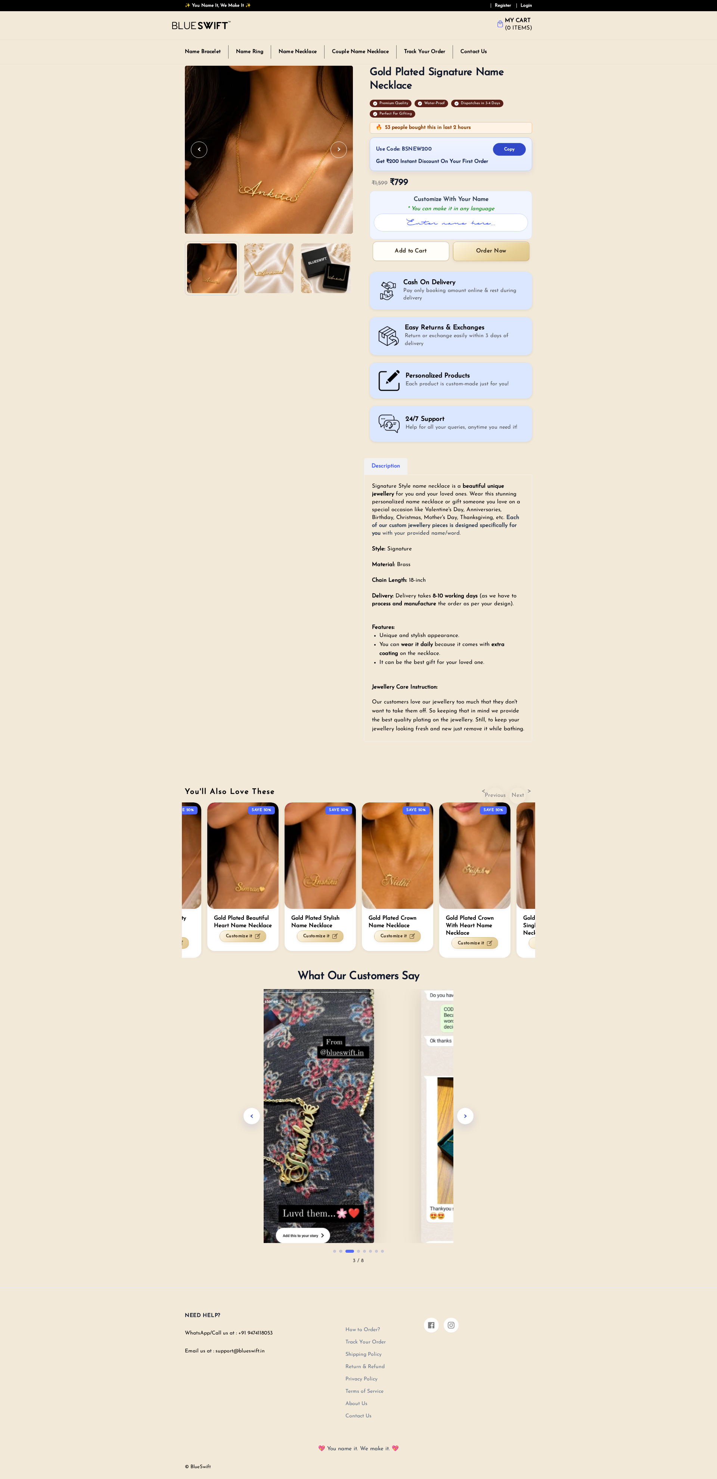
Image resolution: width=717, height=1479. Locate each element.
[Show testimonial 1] (334, 1251)
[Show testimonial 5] (364, 1251)
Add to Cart (410, 251)
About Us (356, 1404)
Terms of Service (364, 1391)
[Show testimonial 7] (376, 1251)
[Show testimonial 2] (340, 1251)
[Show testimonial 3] (349, 1251)
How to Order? (362, 1330)
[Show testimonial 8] (382, 1251)
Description (386, 466)
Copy (509, 149)
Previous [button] (495, 795)
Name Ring (249, 52)
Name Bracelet (203, 52)
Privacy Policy (361, 1379)
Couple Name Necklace (360, 52)
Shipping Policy (363, 1354)
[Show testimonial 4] (358, 1251)
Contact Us (473, 52)
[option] (397, 876)
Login (526, 5)
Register (503, 5)
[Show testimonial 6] (370, 1251)
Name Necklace (298, 52)
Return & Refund (365, 1367)
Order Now (491, 251)
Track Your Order (424, 52)
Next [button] (518, 795)
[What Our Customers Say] (358, 1116)
